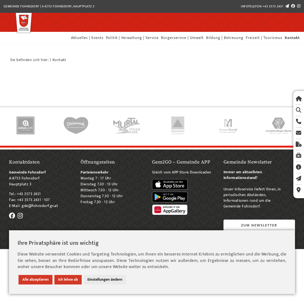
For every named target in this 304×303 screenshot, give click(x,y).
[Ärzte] (298, 156)
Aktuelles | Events (87, 38)
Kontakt (292, 38)
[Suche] (298, 110)
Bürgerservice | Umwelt (182, 38)
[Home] (299, 99)
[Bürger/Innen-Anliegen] (298, 167)
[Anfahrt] (299, 190)
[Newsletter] (298, 178)
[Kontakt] (298, 133)
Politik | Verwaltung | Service (132, 38)
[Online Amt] (299, 144)
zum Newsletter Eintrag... (259, 228)
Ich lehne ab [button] (68, 279)
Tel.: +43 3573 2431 (25, 194)
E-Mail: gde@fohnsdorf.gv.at (33, 206)
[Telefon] (298, 121)
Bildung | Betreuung (224, 38)
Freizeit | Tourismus (264, 38)
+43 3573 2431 (272, 6)
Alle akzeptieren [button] (35, 279)
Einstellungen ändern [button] (104, 279)
